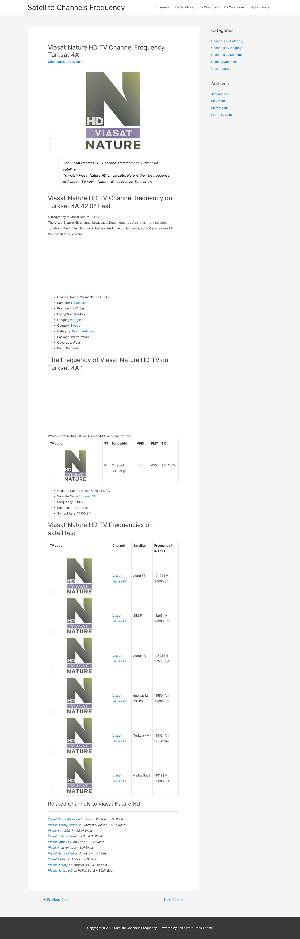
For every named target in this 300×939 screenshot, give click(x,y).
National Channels (224, 62)
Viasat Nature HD (60, 870)
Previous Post (55, 900)
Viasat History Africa (63, 825)
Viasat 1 (54, 831)
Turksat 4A (78, 303)
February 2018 (221, 115)
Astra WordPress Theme (195, 928)
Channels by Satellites (227, 55)
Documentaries (83, 331)
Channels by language (227, 48)
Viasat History (58, 865)
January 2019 (220, 94)
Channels (162, 7)
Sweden (76, 325)
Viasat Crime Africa (62, 819)
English (78, 320)
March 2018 (219, 108)
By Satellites (184, 7)
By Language (260, 7)
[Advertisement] (113, 265)
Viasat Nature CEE (61, 853)
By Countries (208, 7)
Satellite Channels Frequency (76, 7)
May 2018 (218, 101)
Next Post (173, 900)
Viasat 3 (54, 848)
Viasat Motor (57, 859)
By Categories (234, 7)
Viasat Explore (58, 836)
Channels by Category (227, 41)
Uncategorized (58, 62)
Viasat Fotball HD (60, 842)
